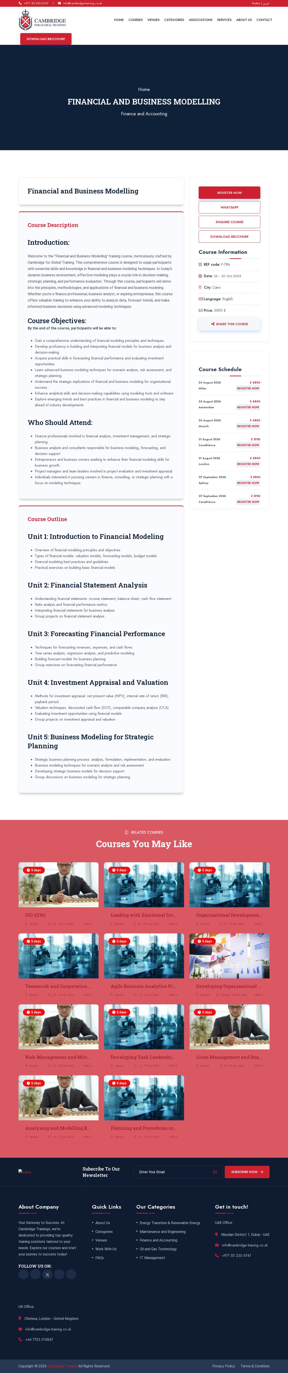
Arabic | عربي (261, 3)
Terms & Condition (255, 1366)
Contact (264, 20)
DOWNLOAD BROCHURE (229, 236)
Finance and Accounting (144, 114)
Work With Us (106, 1249)
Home (119, 20)
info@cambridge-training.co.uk (82, 3)
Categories (174, 20)
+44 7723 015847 (39, 1339)
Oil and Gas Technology (158, 1249)
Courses (135, 20)
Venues (153, 20)
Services (224, 20)
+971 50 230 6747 (36, 3)
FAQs (99, 1258)
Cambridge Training (62, 1366)
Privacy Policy (223, 1366)
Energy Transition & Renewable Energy (170, 1223)
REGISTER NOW (229, 193)
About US (244, 20)
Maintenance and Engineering (163, 1232)
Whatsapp (229, 207)
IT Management (152, 1258)
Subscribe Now (245, 1172)
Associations (200, 20)
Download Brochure (46, 39)
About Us (102, 1223)
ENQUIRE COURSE (229, 222)
